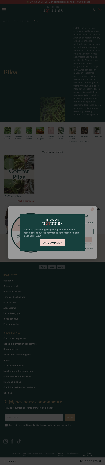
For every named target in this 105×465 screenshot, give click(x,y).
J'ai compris (51, 243)
